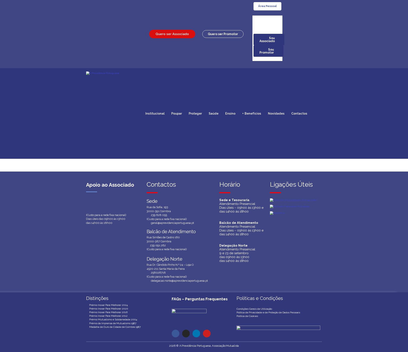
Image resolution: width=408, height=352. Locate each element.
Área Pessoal (267, 6)
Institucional (154, 113)
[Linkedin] (196, 333)
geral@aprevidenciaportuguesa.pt (172, 222)
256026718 (158, 272)
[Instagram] (186, 333)
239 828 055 (159, 215)
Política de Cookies (247, 316)
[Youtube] (207, 333)
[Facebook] (175, 333)
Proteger (195, 113)
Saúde (213, 113)
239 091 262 (158, 245)
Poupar (176, 113)
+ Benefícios (251, 113)
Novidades (276, 113)
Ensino (230, 113)
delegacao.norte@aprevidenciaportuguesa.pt (179, 280)
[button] (223, 34)
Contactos (299, 113)
